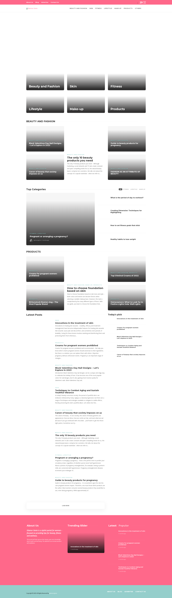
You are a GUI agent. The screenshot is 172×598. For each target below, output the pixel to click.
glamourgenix (37, 240)
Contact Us (55, 2)
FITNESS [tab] (126, 189)
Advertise (44, 2)
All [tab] (120, 189)
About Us (29, 2)
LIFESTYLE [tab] (133, 189)
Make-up (117, 8)
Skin (91, 8)
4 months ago (45, 240)
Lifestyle (108, 8)
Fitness (98, 8)
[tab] (112, 525)
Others (138, 8)
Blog (37, 2)
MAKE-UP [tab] (142, 189)
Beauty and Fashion (78, 8)
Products (128, 8)
